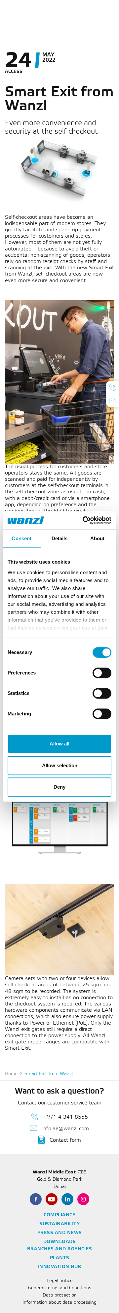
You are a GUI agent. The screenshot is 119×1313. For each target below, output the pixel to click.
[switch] (102, 673)
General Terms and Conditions (59, 1288)
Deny (59, 787)
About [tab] (97, 538)
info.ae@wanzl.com (65, 1128)
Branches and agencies (59, 1249)
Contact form (65, 1140)
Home (11, 1074)
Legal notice (60, 1281)
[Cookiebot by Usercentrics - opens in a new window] (84, 520)
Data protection (60, 1295)
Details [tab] (60, 538)
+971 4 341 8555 (65, 1117)
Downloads (59, 1242)
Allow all (59, 743)
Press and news (59, 1233)
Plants (59, 1258)
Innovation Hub (59, 1267)
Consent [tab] (21, 538)
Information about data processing (59, 1302)
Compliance (59, 1215)
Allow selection (59, 765)
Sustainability (59, 1224)
